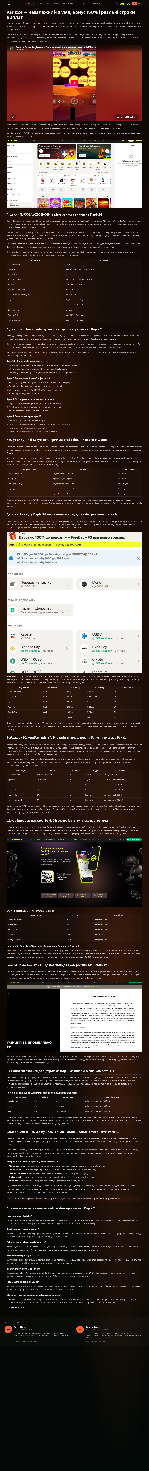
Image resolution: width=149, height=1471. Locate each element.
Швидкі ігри (81, 4)
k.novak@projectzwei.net (99, 1341)
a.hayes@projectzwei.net (27, 1341)
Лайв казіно (95, 4)
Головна (30, 4)
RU (139, 4)
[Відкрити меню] (9, 3)
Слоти (56, 4)
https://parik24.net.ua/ (25, 38)
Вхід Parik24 (68, 4)
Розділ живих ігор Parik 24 (18, 950)
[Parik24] (123, 3)
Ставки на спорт (43, 4)
